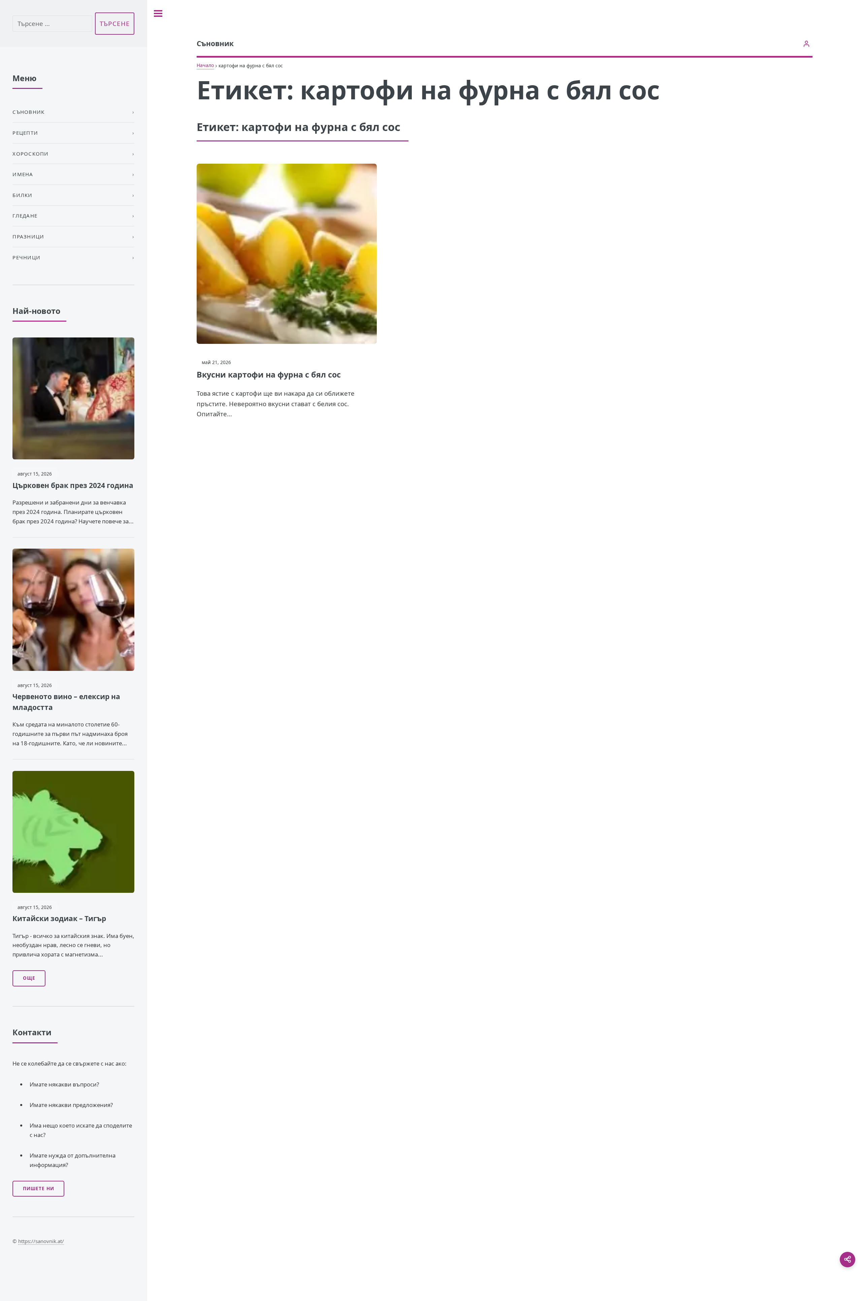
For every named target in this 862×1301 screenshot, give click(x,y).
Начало (205, 65)
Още (29, 978)
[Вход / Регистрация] (807, 44)
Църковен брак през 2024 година (72, 485)
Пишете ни (38, 1188)
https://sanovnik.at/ (41, 1241)
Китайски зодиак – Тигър (59, 918)
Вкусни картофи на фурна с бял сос (269, 374)
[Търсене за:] (52, 23)
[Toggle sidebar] (158, 13)
